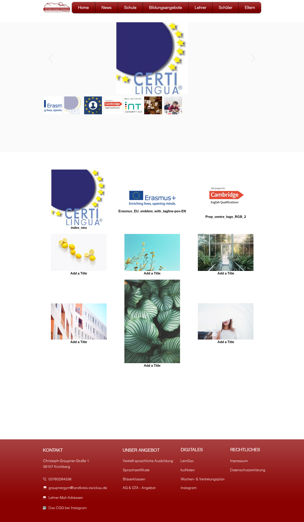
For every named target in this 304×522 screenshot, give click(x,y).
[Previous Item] (50, 58)
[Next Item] (253, 58)
